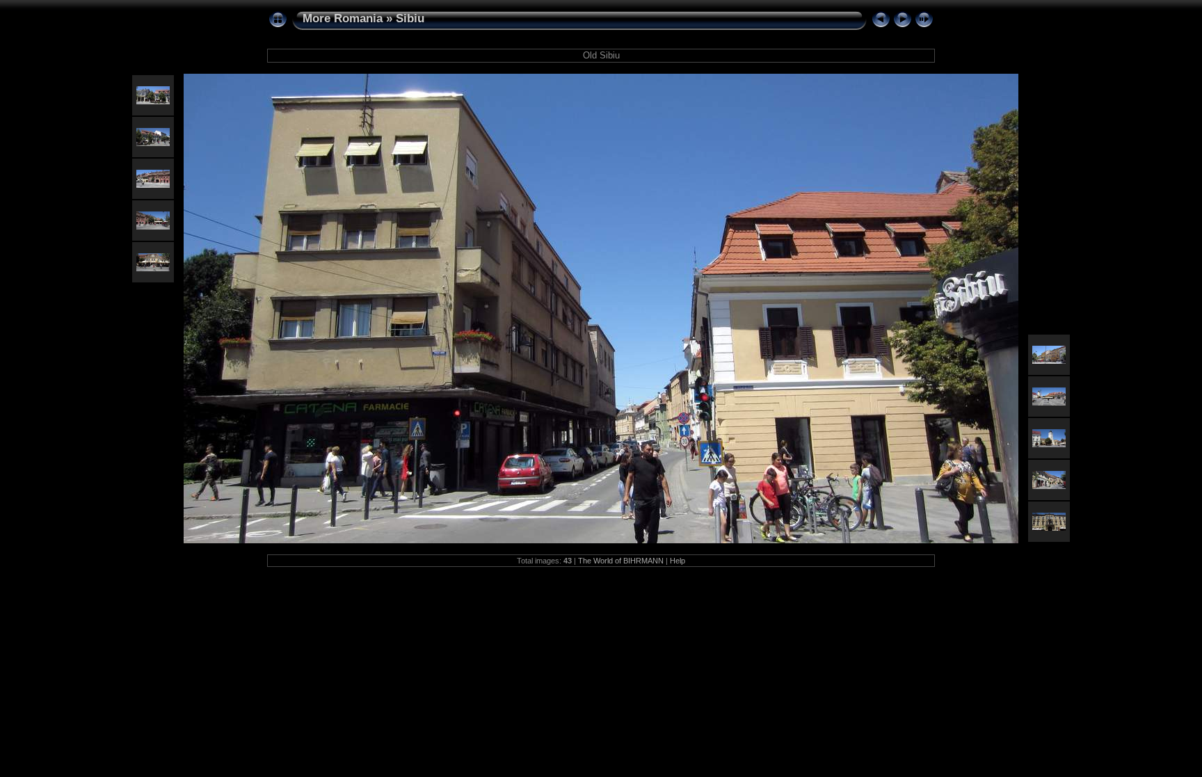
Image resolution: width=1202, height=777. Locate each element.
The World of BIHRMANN (621, 560)
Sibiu (410, 18)
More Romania (343, 18)
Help (677, 560)
